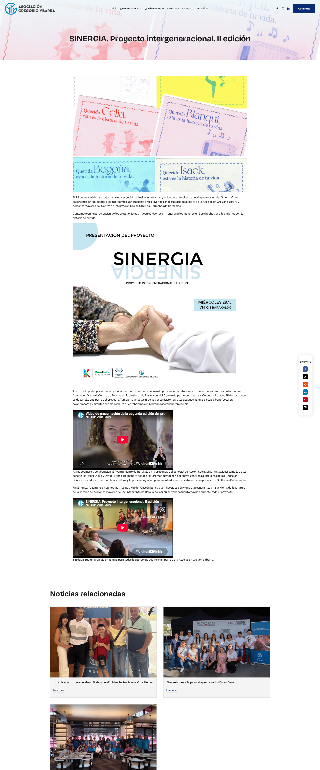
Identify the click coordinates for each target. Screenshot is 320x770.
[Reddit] (305, 384)
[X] (305, 376)
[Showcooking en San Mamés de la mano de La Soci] (103, 706)
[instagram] (283, 9)
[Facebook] (305, 369)
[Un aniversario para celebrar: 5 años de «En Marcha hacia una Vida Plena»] (103, 608)
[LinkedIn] (305, 392)
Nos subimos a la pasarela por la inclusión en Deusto (202, 682)
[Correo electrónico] (305, 407)
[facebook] (277, 9)
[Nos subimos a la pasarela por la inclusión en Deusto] (217, 608)
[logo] (30, 4)
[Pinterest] (305, 399)
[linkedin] (288, 9)
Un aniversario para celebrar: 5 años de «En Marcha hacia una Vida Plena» (103, 682)
